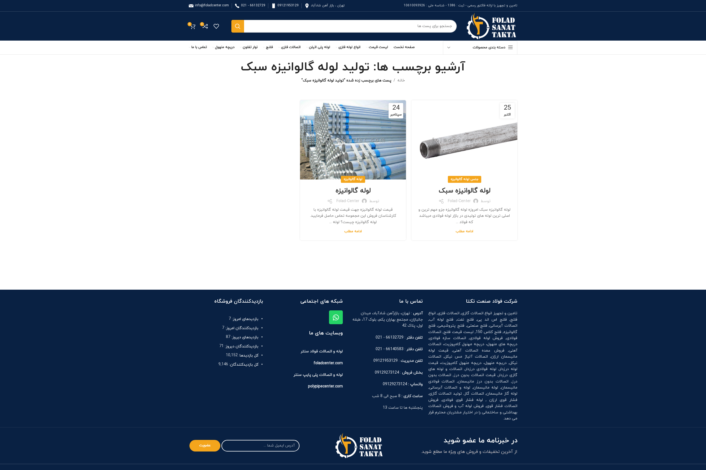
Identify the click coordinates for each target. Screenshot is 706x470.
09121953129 (288, 5)
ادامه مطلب (464, 231)
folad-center (459, 201)
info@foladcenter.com (212, 5)
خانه (401, 80)
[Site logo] (491, 25)
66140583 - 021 (389, 349)
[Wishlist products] (216, 26)
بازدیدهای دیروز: (244, 337)
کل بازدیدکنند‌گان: (243, 364)
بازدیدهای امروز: (244, 319)
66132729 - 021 (253, 5)
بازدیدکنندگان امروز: (241, 328)
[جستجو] (237, 26)
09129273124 (387, 372)
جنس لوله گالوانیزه (464, 179)
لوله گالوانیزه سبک (464, 191)
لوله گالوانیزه (353, 179)
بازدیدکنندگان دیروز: (241, 346)
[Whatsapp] (336, 317)
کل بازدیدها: (248, 355)
